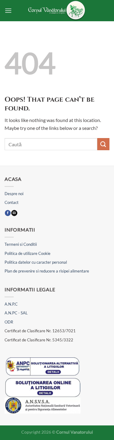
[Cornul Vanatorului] (57, 10)
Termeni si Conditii (21, 244)
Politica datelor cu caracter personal (36, 262)
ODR (9, 322)
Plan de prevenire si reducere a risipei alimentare (47, 271)
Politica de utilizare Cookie (27, 253)
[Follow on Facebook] (8, 213)
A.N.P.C (11, 304)
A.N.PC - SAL (16, 312)
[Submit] (103, 144)
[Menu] (8, 10)
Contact (12, 202)
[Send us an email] (14, 213)
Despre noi (14, 193)
